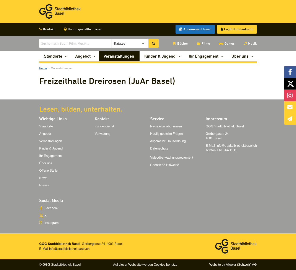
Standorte (53, 56)
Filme (206, 43)
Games (229, 43)
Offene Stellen (49, 170)
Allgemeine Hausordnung (168, 141)
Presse (44, 185)
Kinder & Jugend (160, 56)
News (43, 178)
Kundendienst (104, 126)
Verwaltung (102, 133)
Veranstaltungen (119, 56)
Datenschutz (159, 148)
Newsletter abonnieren (166, 126)
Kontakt (49, 29)
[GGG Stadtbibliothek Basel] (60, 11)
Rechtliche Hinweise (164, 165)
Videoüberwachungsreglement (171, 157)
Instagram (51, 222)
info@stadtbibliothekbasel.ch (236, 145)
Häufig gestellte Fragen (85, 29)
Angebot (83, 56)
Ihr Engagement (203, 56)
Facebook (51, 208)
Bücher (182, 43)
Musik (252, 43)
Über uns (240, 56)
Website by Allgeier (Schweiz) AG (233, 264)
